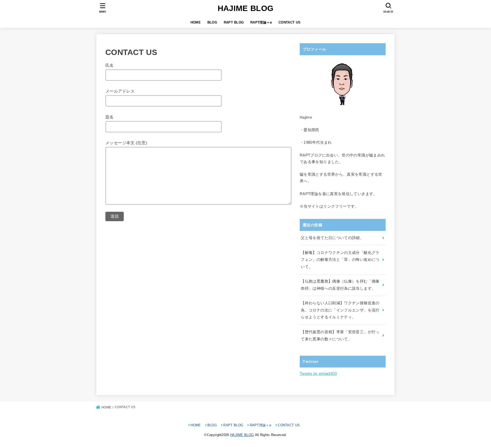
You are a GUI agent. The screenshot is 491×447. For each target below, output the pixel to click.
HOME (196, 22)
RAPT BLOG (234, 22)
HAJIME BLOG (245, 8)
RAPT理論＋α (261, 22)
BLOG (212, 22)
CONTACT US (289, 22)
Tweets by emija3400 (318, 374)
